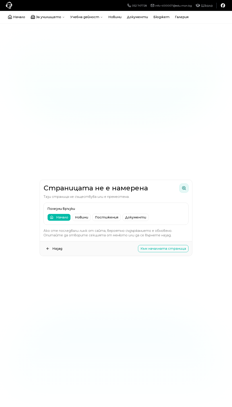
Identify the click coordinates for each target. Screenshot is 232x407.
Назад (57, 249)
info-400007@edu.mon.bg (173, 5)
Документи (137, 17)
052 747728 (139, 5)
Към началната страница (163, 249)
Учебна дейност (84, 17)
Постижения (106, 217)
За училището (48, 17)
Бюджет (161, 17)
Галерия (181, 17)
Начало (19, 17)
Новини (114, 17)
